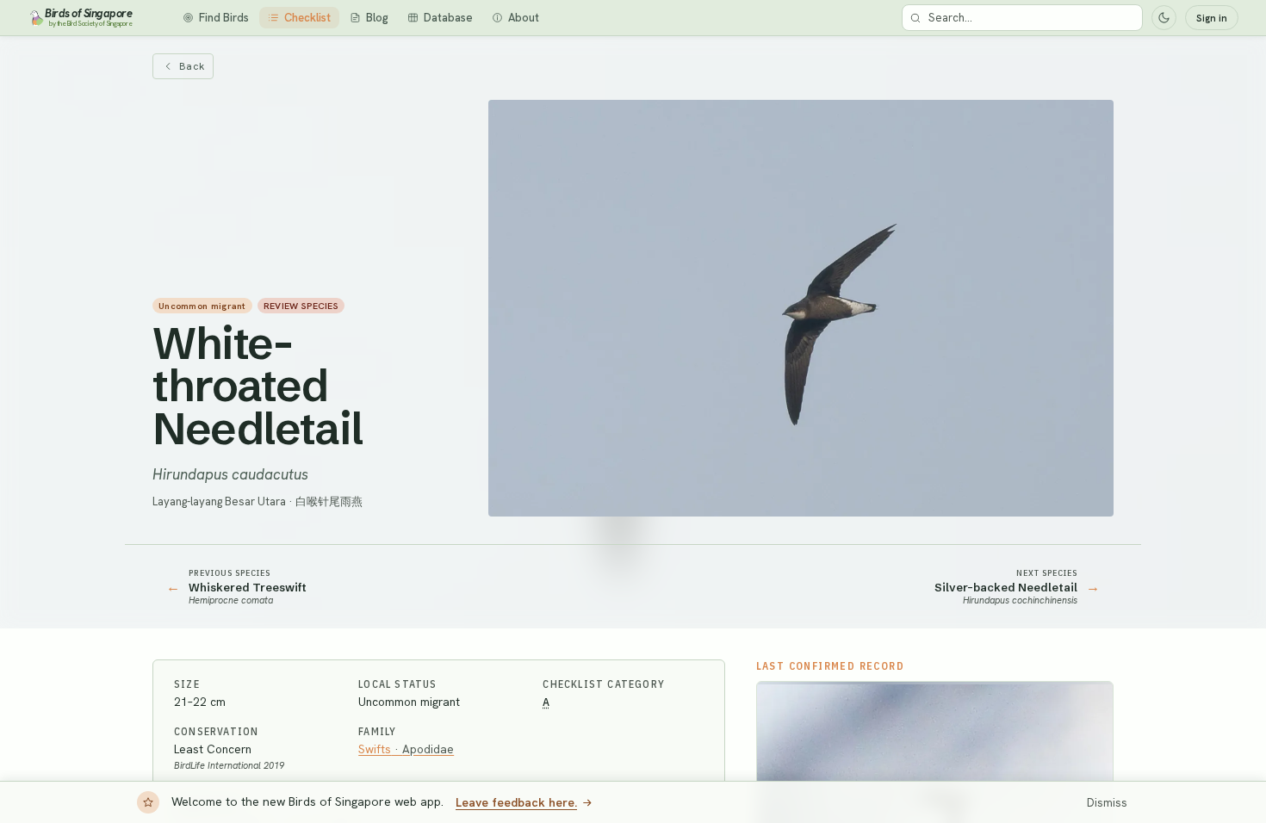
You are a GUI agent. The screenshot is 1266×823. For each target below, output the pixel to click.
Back (191, 66)
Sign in (1211, 18)
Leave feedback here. (516, 802)
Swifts (406, 749)
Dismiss (1107, 802)
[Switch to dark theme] (1163, 17)
